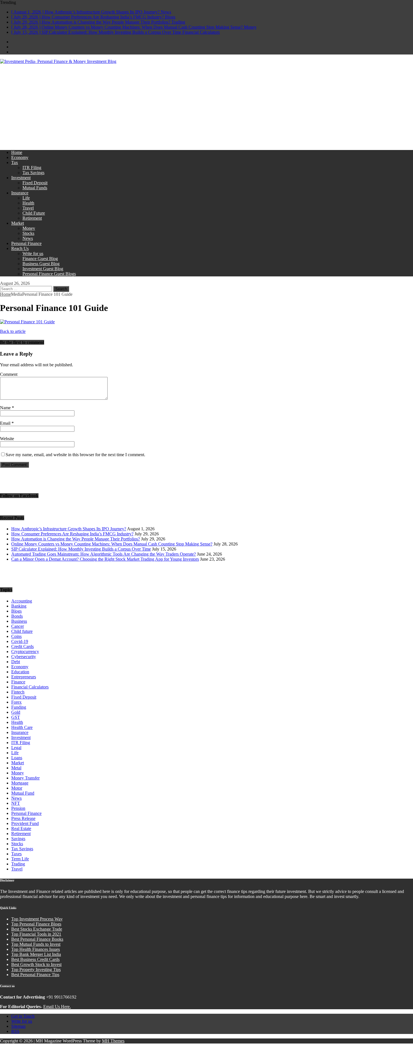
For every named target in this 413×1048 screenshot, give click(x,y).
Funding (18, 707)
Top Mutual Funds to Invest (35, 944)
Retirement (32, 218)
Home (16, 152)
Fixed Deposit (34, 182)
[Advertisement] (206, 106)
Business (19, 621)
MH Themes (113, 1040)
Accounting (21, 601)
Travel (28, 208)
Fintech (17, 692)
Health (28, 203)
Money (28, 228)
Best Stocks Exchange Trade (36, 929)
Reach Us (20, 248)
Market (17, 223)
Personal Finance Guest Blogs (49, 273)
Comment (8, 374)
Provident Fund (25, 823)
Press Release (23, 818)
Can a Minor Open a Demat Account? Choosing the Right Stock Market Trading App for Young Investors (105, 559)
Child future (22, 631)
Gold (15, 712)
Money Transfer (25, 778)
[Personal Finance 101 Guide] (27, 321)
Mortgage (19, 783)
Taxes (16, 853)
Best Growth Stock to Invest (36, 964)
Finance (18, 681)
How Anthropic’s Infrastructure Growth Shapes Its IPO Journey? (68, 528)
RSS (15, 1031)
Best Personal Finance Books (37, 939)
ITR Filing (31, 167)
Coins (16, 636)
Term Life (20, 858)
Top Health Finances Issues (35, 949)
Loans (16, 757)
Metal (16, 767)
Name (6, 407)
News (27, 238)
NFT (15, 803)
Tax (14, 162)
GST (15, 717)
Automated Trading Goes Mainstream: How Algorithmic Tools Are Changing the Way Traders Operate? (103, 554)
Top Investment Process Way (37, 919)
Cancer (17, 626)
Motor (16, 788)
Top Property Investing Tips (36, 969)
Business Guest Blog (41, 263)
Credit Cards (22, 646)
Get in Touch (23, 1016)
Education (20, 671)
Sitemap (18, 1026)
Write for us (32, 253)
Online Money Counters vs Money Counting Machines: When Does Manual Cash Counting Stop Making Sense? (111, 544)
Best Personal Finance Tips (35, 974)
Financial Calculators (30, 687)
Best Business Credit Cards (35, 959)
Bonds (17, 616)
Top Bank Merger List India (36, 954)
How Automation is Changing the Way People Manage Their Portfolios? (75, 538)
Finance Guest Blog (40, 258)
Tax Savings (33, 172)
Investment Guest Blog (42, 268)
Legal (16, 747)
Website (7, 438)
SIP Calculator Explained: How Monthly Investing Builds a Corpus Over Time (81, 549)
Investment (21, 177)
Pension (18, 808)
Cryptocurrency (25, 651)
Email (6, 423)
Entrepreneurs (23, 676)
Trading (18, 863)
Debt (15, 661)
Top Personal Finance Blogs (36, 924)
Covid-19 (19, 641)
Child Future (33, 213)
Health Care (22, 727)
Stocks (28, 233)
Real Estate (21, 828)
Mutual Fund (22, 793)
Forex (16, 702)
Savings (18, 838)
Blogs (16, 611)
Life (26, 197)
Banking (18, 606)
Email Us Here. (57, 1006)
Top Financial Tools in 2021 (36, 934)
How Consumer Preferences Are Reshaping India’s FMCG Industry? (72, 533)
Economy (19, 157)
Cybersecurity (23, 656)
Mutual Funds (34, 187)
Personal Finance (26, 243)
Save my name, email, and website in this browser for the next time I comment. (75, 454)
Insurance (19, 192)
